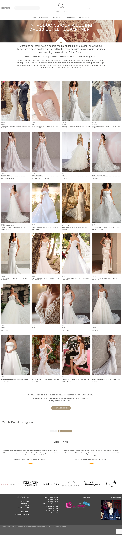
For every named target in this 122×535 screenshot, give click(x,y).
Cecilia (3, 276)
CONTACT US (84, 18)
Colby (33, 276)
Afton (33, 124)
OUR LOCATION (115, 8)
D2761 (63, 276)
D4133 (3, 327)
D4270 (94, 327)
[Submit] (38, 8)
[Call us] (24, 498)
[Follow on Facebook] (2, 8)
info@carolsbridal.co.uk (61, 401)
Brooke (33, 225)
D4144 (33, 327)
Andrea (64, 124)
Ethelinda (64, 378)
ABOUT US (56, 18)
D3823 (94, 276)
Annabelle (94, 124)
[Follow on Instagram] (5, 8)
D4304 (3, 378)
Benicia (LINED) (5, 175)
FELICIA (94, 378)
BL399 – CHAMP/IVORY (98, 175)
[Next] (116, 457)
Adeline (3, 124)
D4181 (63, 327)
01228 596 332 (86, 399)
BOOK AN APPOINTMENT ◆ (100, 8)
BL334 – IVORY (66, 175)
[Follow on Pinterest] (8, 8)
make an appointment (47, 399)
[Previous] (5, 457)
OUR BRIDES (70, 18)
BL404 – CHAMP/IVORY (7, 225)
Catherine (94, 225)
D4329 (33, 378)
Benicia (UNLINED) (37, 175)
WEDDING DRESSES (40, 18)
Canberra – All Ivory (67, 225)
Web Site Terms (60, 526)
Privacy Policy (48, 526)
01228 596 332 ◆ (84, 8)
